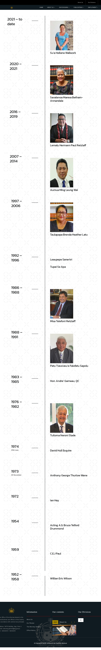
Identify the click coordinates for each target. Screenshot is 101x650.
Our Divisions (64, 622)
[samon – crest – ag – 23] (12, 7)
